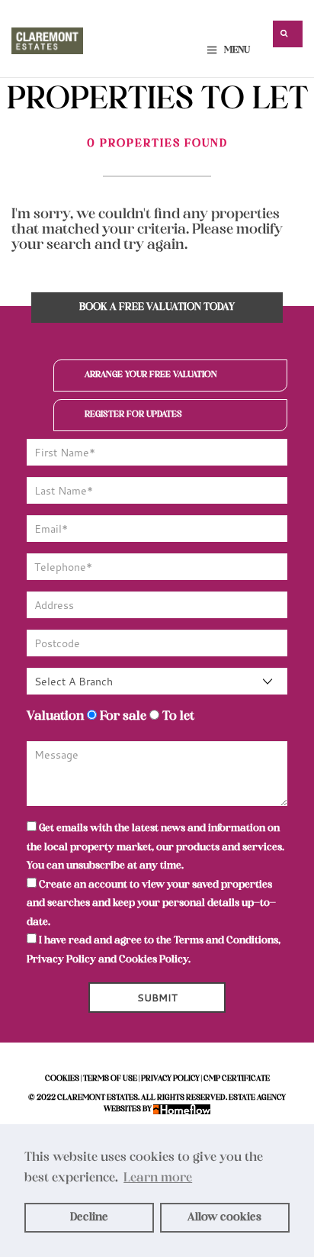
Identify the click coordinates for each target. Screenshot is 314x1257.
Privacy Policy (61, 960)
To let (176, 717)
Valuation (55, 717)
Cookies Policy (153, 960)
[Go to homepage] (47, 37)
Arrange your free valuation (151, 375)
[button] (288, 34)
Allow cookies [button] (224, 1217)
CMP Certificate (236, 1078)
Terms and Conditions (226, 941)
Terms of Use (110, 1078)
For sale (121, 717)
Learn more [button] (157, 1178)
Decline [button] (89, 1217)
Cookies (62, 1078)
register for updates (133, 414)
